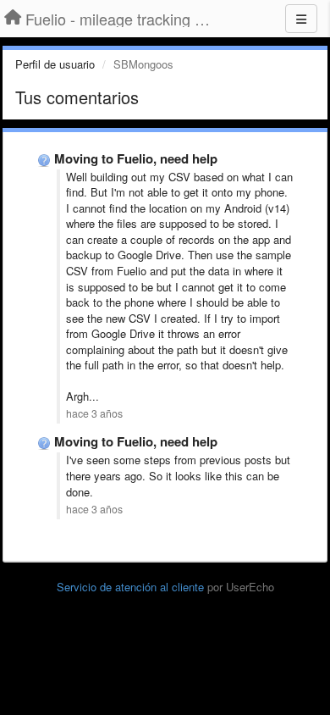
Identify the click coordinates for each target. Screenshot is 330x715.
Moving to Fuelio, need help (135, 158)
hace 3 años (94, 413)
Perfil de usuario (55, 64)
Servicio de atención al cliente (132, 587)
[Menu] (301, 18)
